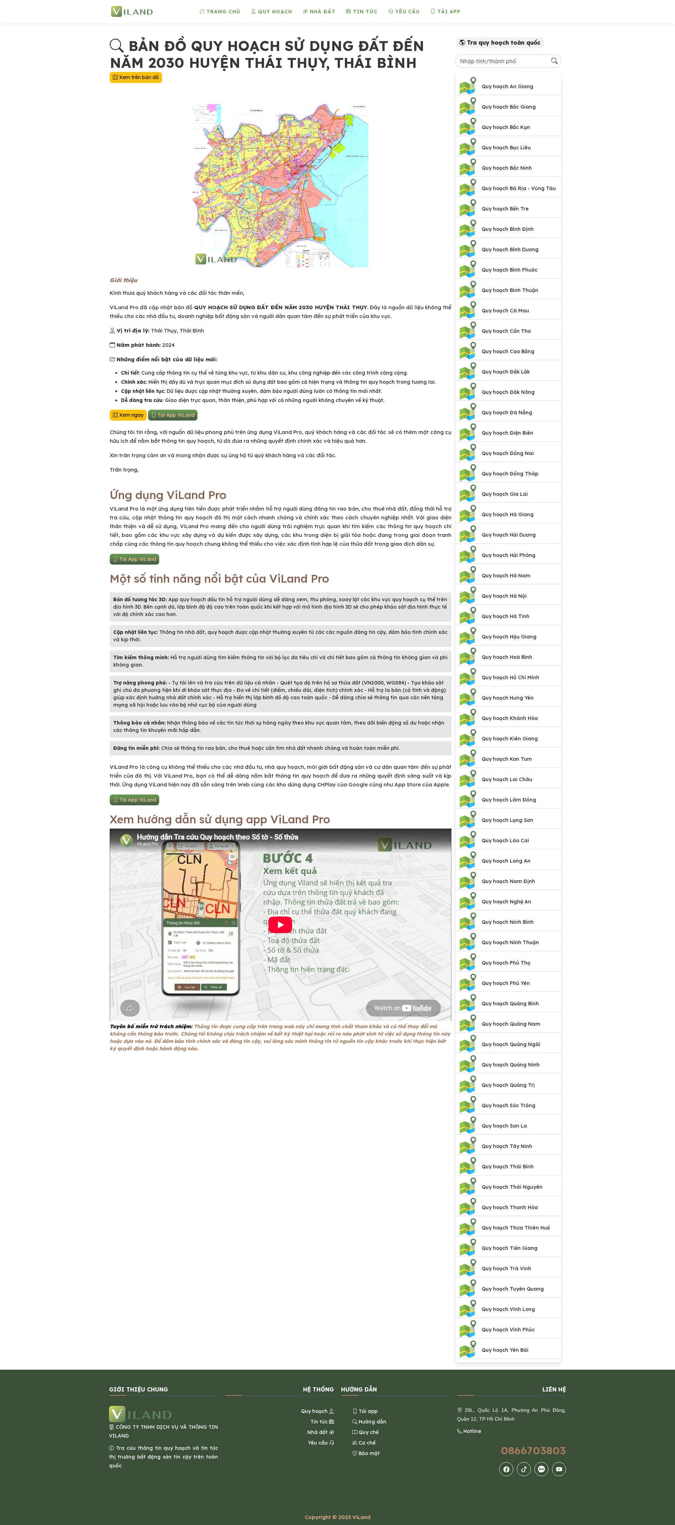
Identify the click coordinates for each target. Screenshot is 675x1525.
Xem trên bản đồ (138, 77)
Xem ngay (130, 415)
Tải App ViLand (175, 415)
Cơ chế (366, 1443)
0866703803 (533, 1450)
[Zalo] (541, 1469)
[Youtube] (559, 1469)
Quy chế (368, 1432)
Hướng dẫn (371, 1422)
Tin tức (364, 11)
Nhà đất (321, 11)
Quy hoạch (274, 11)
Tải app (448, 11)
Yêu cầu (406, 11)
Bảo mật (368, 1453)
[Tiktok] (524, 1469)
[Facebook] (506, 1469)
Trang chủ (222, 11)
